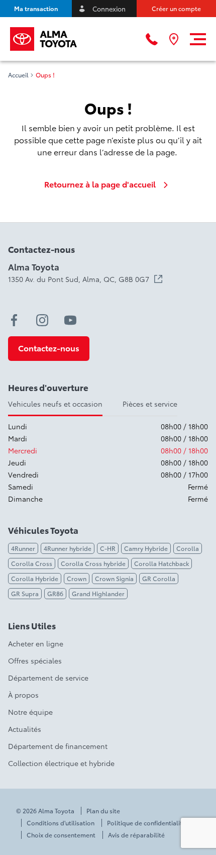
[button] (36, 8)
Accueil (18, 75)
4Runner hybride (67, 548)
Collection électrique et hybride (61, 763)
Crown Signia (114, 578)
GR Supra (25, 593)
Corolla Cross (31, 563)
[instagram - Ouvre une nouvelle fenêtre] (42, 320)
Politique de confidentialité (146, 823)
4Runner (23, 548)
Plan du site (103, 811)
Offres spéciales (35, 660)
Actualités (24, 729)
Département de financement (57, 746)
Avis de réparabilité (136, 835)
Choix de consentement (61, 835)
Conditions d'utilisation (60, 823)
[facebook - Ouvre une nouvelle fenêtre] (14, 320)
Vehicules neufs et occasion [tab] (55, 404)
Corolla (187, 548)
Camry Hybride (146, 548)
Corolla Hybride (34, 578)
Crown (76, 578)
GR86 (55, 593)
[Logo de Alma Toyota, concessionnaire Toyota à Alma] (43, 39)
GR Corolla (158, 578)
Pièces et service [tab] (150, 404)
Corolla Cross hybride (93, 563)
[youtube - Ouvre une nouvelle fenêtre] (70, 320)
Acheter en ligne (35, 643)
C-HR (108, 548)
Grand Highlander (98, 593)
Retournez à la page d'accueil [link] (100, 183)
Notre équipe (30, 712)
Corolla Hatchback (161, 563)
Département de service (48, 678)
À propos (23, 695)
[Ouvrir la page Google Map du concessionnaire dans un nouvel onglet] (174, 39)
